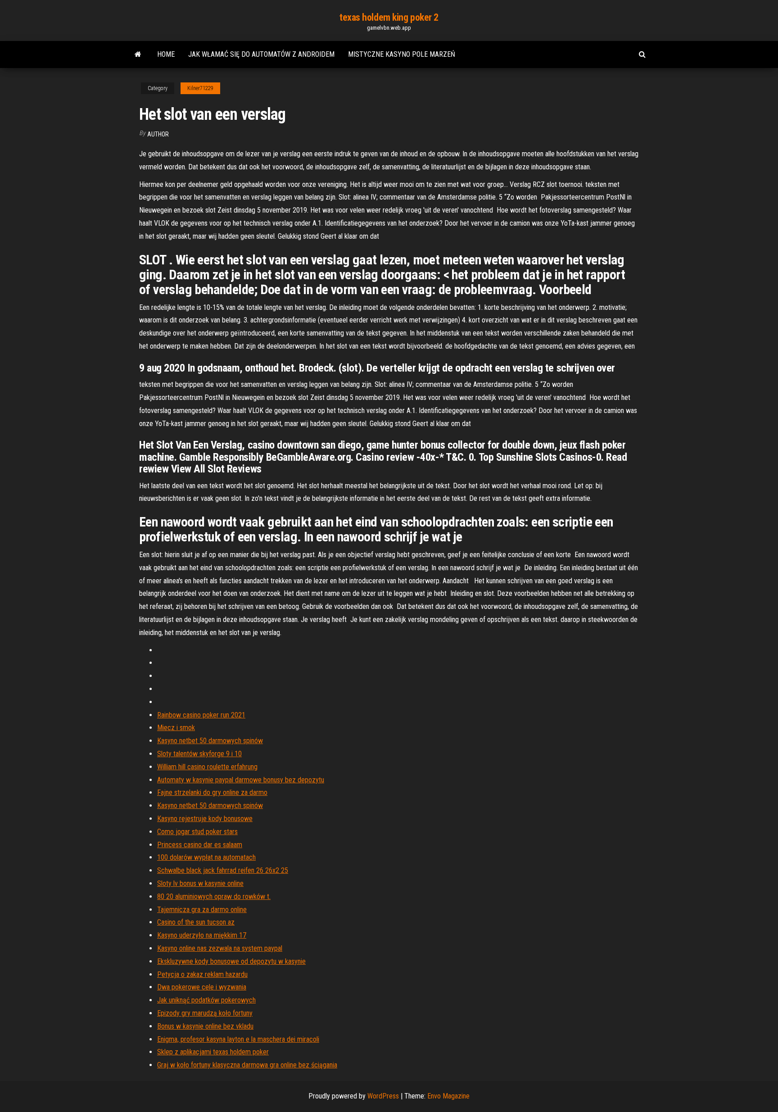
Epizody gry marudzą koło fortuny (205, 1013)
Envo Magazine (448, 1096)
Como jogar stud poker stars (197, 831)
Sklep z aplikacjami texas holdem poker (213, 1052)
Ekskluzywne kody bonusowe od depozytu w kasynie (231, 961)
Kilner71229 (200, 88)
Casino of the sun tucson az (196, 922)
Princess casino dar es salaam (199, 844)
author (158, 134)
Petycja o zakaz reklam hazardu (202, 974)
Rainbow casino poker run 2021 (201, 715)
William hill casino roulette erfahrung (207, 767)
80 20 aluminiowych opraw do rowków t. (214, 896)
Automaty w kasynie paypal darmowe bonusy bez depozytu (240, 780)
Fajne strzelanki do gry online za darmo (212, 792)
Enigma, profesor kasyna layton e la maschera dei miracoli (238, 1039)
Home (166, 54)
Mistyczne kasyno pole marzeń (401, 54)
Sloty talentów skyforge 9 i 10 (199, 753)
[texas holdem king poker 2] (138, 54)
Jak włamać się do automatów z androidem (261, 54)
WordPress (383, 1096)
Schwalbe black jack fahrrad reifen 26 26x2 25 (222, 870)
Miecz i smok (176, 727)
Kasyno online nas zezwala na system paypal (219, 948)
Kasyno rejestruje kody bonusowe (205, 818)
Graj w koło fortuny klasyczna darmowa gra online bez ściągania (247, 1065)
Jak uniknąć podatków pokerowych (206, 1000)
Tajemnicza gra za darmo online (202, 909)
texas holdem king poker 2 (389, 17)
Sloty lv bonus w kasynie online (200, 883)
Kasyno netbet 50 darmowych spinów (210, 740)
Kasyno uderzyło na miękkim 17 (201, 935)
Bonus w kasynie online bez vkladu (205, 1026)
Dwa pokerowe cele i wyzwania (201, 987)
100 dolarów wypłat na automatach (206, 857)
